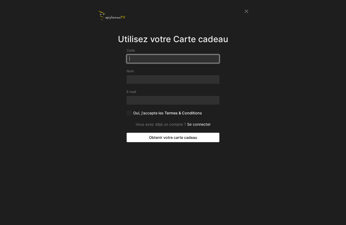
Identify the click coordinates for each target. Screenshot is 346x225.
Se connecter (199, 124)
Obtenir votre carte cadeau (173, 137)
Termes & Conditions (183, 113)
